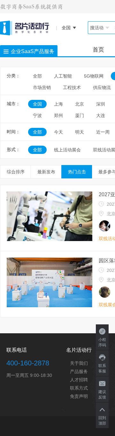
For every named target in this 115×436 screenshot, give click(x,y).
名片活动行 (79, 350)
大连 (100, 115)
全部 (37, 76)
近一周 (103, 132)
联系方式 (79, 388)
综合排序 (16, 171)
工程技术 (72, 87)
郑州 (58, 115)
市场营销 (42, 87)
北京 (79, 104)
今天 (58, 132)
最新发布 (46, 171)
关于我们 (79, 363)
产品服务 (79, 371)
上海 (58, 104)
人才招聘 (79, 379)
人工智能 (63, 76)
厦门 (79, 115)
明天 (79, 132)
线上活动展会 (67, 149)
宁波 (37, 115)
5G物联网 (93, 76)
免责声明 (79, 396)
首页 (98, 49)
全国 (37, 104)
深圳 (100, 104)
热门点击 (77, 171)
